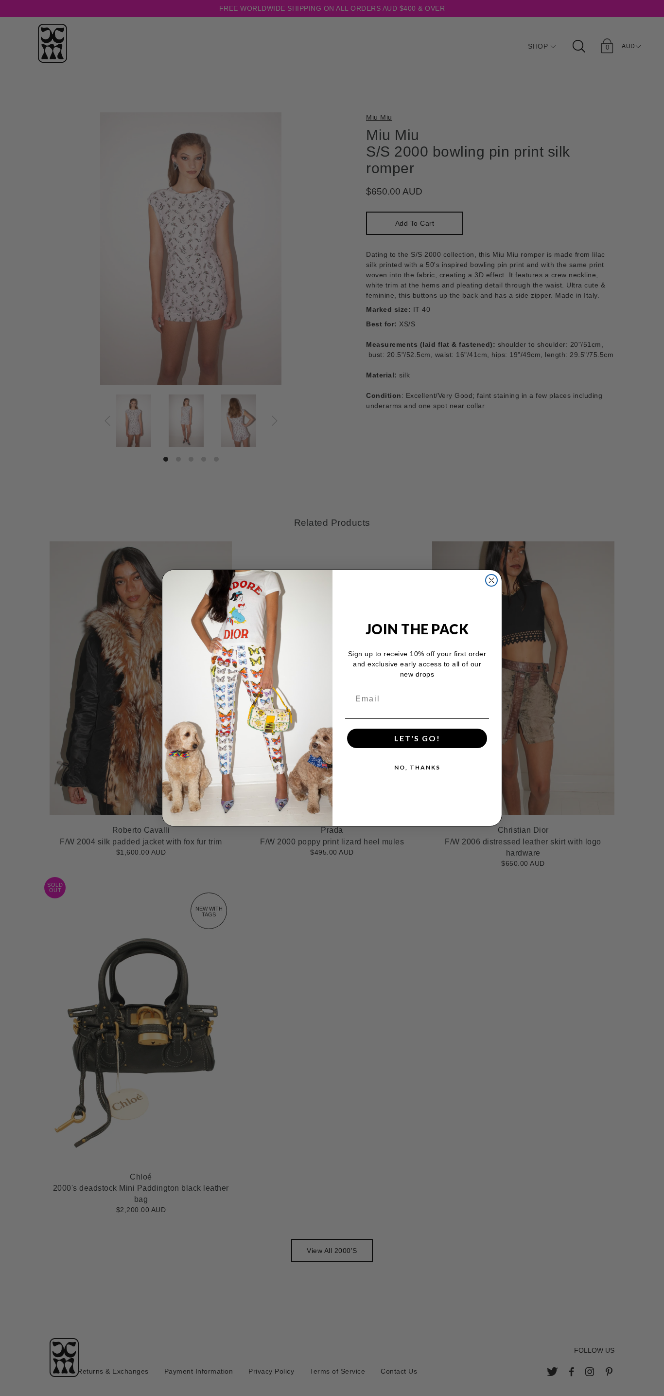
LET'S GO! (417, 738)
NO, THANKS (417, 767)
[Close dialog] (491, 580)
